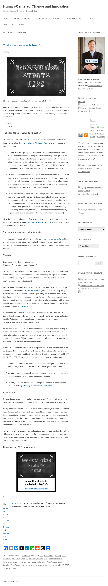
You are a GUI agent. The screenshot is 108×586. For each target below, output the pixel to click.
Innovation (26, 556)
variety (27, 565)
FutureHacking (95, 83)
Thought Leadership (74, 19)
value (43, 562)
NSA (45, 559)
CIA (41, 556)
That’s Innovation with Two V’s (22, 45)
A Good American (33, 290)
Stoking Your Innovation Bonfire (37, 386)
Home (5, 19)
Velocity (34, 565)
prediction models (55, 559)
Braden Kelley (11, 568)
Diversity (58, 556)
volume (47, 565)
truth (38, 562)
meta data (32, 559)
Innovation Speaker (22, 19)
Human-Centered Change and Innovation (36, 6)
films (13, 559)
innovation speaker (95, 86)
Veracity (41, 565)
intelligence (20, 559)
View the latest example (88, 194)
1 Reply (6, 52)
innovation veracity (52, 239)
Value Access (51, 562)
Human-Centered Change (48, 19)
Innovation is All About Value (35, 143)
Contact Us (8, 25)
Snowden (23, 306)
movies (40, 559)
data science (48, 556)
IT (27, 559)
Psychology (7, 562)
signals (15, 562)
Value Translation (17, 565)
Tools (92, 19)
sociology (23, 562)
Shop (21, 25)
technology (32, 562)
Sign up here (18, 503)
